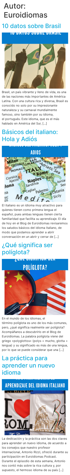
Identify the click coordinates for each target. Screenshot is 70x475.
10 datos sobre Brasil (31, 26)
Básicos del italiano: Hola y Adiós (30, 135)
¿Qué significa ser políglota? (27, 248)
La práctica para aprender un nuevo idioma (28, 365)
